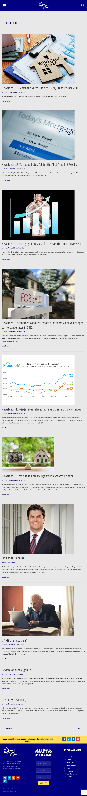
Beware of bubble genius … (18, 670)
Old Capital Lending (13, 558)
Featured (11, 92)
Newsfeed (17, 92)
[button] (4, 5)
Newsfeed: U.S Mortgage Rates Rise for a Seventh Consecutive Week (42, 244)
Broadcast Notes (13, 674)
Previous (8, 728)
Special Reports (72, 765)
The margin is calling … (15, 700)
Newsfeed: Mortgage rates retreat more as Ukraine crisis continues (41, 409)
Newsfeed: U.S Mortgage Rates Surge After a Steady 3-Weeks (37, 476)
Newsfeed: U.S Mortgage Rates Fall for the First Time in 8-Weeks (39, 164)
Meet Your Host (72, 757)
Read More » (6, 101)
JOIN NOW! (43, 783)
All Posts (4, 92)
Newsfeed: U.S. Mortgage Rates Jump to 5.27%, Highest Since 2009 (40, 88)
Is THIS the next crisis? (15, 640)
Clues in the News (13, 644)
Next (80, 728)
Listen (69, 760)
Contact (69, 777)
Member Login (72, 774)
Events (69, 768)
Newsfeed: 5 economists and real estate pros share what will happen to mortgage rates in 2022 (43, 325)
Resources (70, 762)
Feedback (70, 771)
